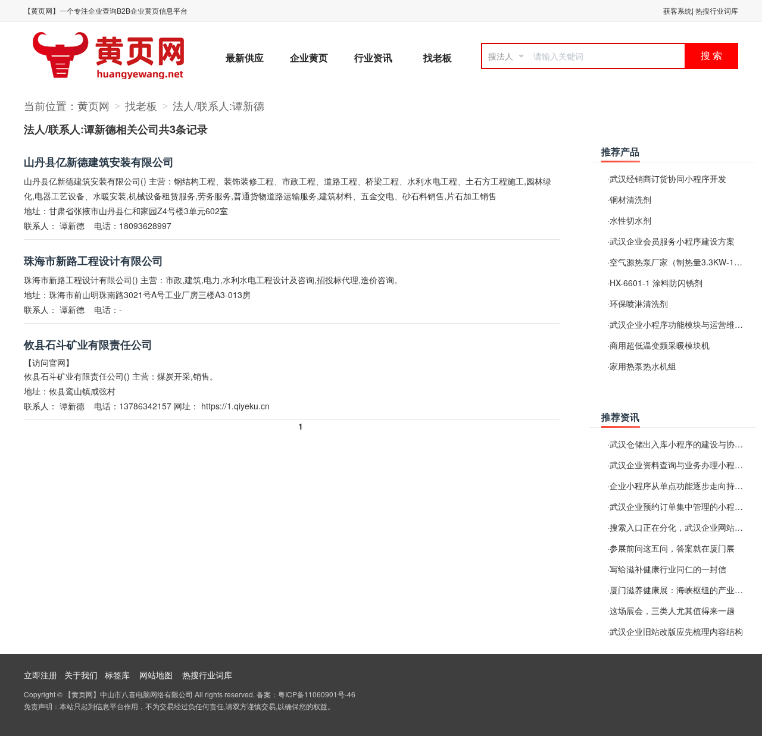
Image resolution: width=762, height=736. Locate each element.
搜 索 (711, 56)
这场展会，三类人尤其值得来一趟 (672, 610)
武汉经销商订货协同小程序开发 (668, 178)
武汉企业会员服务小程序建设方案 (672, 241)
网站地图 (156, 675)
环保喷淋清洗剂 (639, 303)
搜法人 (500, 56)
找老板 (437, 57)
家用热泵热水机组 (643, 366)
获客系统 (677, 10)
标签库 (117, 675)
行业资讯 (373, 57)
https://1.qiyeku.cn (235, 406)
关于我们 (81, 675)
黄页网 (93, 105)
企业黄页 (309, 57)
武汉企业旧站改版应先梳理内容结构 (676, 631)
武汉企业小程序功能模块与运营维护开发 (685, 324)
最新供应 (245, 57)
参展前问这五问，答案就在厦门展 (672, 548)
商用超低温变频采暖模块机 (660, 345)
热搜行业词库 (716, 10)
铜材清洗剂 (630, 199)
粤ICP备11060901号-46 (316, 694)
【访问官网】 (49, 362)
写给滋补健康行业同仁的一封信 (668, 569)
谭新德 (72, 225)
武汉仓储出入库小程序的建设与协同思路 (685, 444)
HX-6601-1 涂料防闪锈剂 (656, 283)
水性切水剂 (630, 220)
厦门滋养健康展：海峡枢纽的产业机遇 (680, 590)
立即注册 (40, 675)
